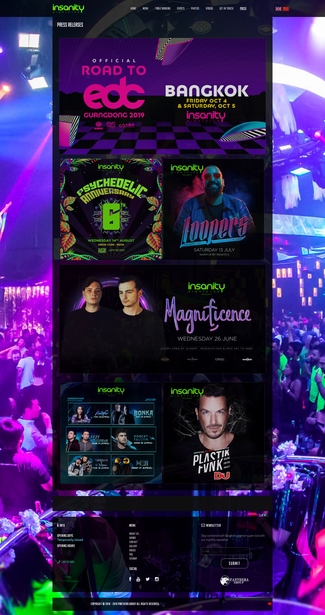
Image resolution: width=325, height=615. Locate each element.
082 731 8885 (67, 562)
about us (134, 533)
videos (132, 550)
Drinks (132, 537)
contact (133, 542)
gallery (133, 546)
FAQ (131, 554)
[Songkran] (111, 432)
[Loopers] (111, 209)
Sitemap (133, 558)
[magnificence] (162, 96)
